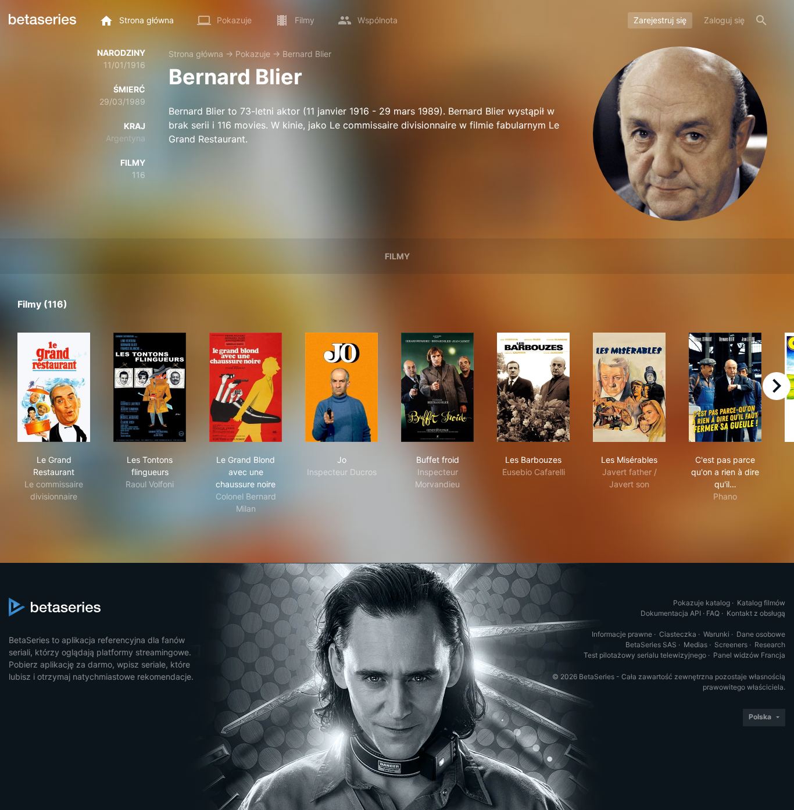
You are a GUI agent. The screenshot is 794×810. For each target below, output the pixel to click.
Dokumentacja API (671, 613)
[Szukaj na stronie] (761, 20)
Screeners (730, 644)
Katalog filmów (761, 602)
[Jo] (341, 387)
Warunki (716, 634)
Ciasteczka (677, 634)
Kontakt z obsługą (756, 613)
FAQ (713, 613)
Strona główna (196, 54)
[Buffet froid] (437, 387)
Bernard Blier (306, 54)
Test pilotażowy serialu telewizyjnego (645, 655)
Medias (695, 644)
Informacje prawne (622, 634)
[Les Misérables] (629, 387)
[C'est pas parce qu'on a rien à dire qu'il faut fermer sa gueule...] (725, 387)
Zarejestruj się (660, 20)
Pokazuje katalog (701, 602)
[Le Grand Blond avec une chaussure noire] (245, 387)
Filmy (397, 256)
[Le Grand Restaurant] (53, 387)
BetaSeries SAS (651, 644)
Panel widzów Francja (749, 655)
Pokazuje (252, 54)
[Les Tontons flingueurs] (149, 387)
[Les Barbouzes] (533, 387)
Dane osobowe (760, 634)
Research (769, 644)
